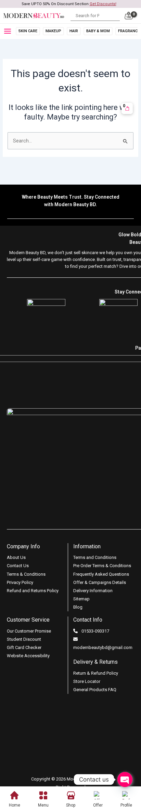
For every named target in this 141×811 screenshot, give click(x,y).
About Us (16, 557)
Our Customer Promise (29, 631)
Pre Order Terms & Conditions (102, 565)
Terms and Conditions (94, 557)
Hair (73, 31)
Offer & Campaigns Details (99, 582)
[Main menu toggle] (8, 31)
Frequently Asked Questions (101, 574)
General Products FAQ (94, 689)
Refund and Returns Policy (33, 590)
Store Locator (86, 681)
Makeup (53, 31)
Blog (77, 607)
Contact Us (18, 565)
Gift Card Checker (24, 647)
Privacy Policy (20, 582)
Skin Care (27, 31)
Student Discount (24, 639)
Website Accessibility (28, 655)
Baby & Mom (98, 31)
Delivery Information (93, 590)
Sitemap (81, 598)
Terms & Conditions (26, 574)
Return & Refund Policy (95, 673)
